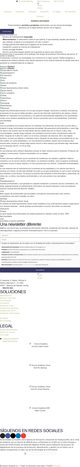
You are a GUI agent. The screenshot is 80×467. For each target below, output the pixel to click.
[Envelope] (23, 435)
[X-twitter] (13, 435)
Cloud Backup (5, 300)
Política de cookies (7, 332)
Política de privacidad (8, 330)
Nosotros (7, 12)
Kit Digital (57, 12)
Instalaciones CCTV (7, 311)
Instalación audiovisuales (10, 313)
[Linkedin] (18, 435)
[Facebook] (7, 435)
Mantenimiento (6, 295)
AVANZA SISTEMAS (40, 21)
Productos (32, 12)
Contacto (40, 16)
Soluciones (20, 12)
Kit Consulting (70, 12)
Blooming (56, 466)
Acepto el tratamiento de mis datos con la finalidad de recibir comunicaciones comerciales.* (38, 243)
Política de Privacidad (29, 264)
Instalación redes (6, 306)
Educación (45, 12)
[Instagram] (2, 435)
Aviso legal (4, 335)
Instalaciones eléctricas (9, 308)
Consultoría (4, 303)
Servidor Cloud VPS (8, 298)
